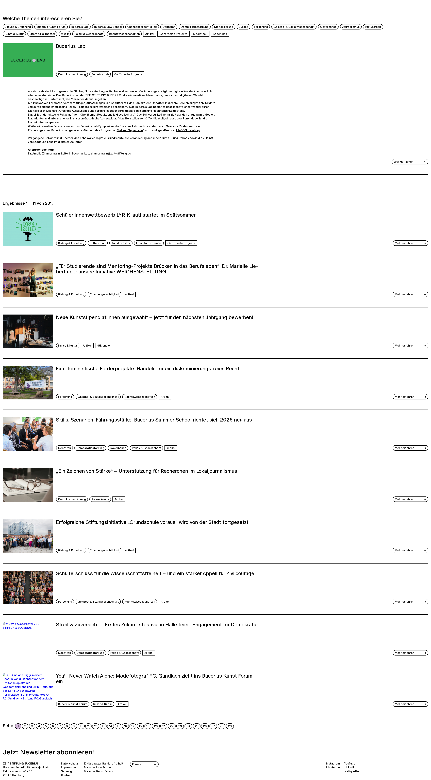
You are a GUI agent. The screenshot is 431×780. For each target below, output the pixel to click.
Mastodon (333, 767)
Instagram (333, 763)
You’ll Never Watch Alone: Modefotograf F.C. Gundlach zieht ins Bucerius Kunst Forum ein (154, 679)
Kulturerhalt (373, 27)
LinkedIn (349, 767)
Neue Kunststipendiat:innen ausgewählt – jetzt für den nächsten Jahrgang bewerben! (154, 318)
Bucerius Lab (80, 27)
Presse (136, 764)
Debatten (168, 27)
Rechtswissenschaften (124, 34)
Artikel (149, 34)
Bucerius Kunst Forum (51, 27)
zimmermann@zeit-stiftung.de (110, 153)
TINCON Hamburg (188, 130)
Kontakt (66, 775)
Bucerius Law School (108, 27)
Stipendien (220, 34)
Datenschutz (69, 763)
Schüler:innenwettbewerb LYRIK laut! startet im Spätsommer (126, 215)
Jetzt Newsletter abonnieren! (48, 752)
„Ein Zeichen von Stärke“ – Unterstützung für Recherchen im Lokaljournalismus (146, 471)
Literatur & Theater (42, 34)
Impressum (68, 767)
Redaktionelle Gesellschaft (115, 114)
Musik (65, 34)
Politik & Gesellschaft (88, 34)
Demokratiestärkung (194, 27)
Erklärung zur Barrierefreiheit (103, 763)
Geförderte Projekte (173, 34)
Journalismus (351, 27)
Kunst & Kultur (14, 34)
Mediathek (200, 34)
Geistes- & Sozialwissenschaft (293, 27)
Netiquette (351, 771)
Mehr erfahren (404, 243)
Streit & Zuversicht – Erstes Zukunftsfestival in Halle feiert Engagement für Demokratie (157, 625)
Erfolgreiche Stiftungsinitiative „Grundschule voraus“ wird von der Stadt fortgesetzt (152, 522)
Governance (328, 27)
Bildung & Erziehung (18, 27)
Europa (243, 27)
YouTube (349, 763)
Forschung (261, 27)
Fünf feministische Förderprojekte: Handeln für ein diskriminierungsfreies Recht (147, 369)
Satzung (66, 771)
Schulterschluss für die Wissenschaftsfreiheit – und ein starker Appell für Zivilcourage (155, 574)
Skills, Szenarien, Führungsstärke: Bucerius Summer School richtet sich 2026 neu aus (154, 420)
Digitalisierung (223, 27)
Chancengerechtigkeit (142, 27)
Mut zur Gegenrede (130, 130)
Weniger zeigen (404, 161)
